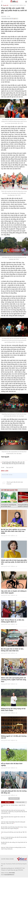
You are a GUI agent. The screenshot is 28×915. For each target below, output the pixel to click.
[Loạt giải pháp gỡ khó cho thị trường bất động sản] (14, 780)
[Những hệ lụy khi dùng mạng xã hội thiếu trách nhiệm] (14, 697)
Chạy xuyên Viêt (9, 467)
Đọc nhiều (7, 802)
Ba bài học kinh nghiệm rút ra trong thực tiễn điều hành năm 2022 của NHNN (13, 531)
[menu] (1, 1)
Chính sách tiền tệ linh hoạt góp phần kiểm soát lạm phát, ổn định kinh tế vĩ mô (14, 562)
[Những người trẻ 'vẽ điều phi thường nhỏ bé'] (14, 725)
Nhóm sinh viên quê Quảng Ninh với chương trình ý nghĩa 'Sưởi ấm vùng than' (13, 679)
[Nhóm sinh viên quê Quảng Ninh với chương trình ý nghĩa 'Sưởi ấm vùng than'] (14, 666)
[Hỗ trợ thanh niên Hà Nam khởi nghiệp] (14, 752)
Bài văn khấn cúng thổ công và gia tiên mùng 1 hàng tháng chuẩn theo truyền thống (14, 827)
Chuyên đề (5, 5)
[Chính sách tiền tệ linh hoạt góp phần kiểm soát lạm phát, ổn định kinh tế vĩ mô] (14, 549)
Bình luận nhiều (20, 802)
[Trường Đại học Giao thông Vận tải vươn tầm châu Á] (9, 497)
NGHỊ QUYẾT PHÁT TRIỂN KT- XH (18, 5)
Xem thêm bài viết (14, 798)
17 (13, 823)
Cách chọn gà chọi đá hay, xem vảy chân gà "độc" (13, 832)
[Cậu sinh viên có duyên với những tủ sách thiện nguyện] (14, 580)
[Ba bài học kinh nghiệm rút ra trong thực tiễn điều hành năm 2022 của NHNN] (14, 518)
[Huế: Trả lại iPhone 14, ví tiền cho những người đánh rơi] (14, 609)
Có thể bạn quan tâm (9, 490)
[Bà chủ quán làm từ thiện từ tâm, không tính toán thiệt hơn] (14, 637)
